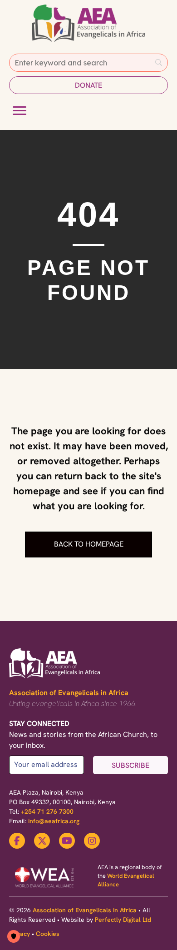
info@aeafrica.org (53, 821)
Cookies (47, 934)
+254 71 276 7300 (47, 811)
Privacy (19, 934)
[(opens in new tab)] (44, 888)
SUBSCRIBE (130, 765)
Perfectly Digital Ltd (123, 919)
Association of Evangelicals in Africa (68, 692)
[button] (88, 85)
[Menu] (19, 111)
